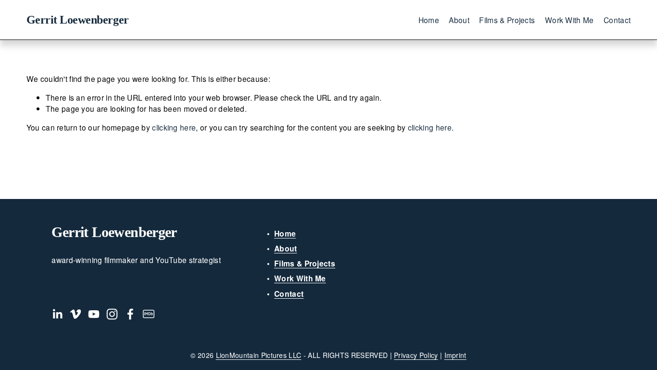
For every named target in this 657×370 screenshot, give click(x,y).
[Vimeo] (75, 314)
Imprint (455, 355)
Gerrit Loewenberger (77, 19)
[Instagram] (112, 314)
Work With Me (569, 19)
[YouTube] (94, 314)
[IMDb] (148, 314)
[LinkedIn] (57, 314)
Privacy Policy (416, 355)
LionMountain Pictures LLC (259, 355)
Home (428, 19)
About (459, 19)
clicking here (174, 127)
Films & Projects (507, 19)
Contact (617, 19)
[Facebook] (130, 314)
